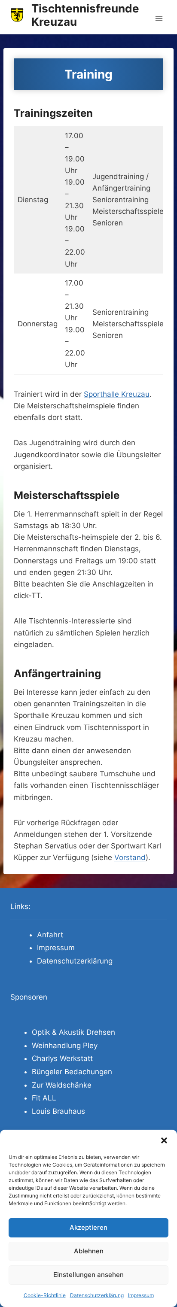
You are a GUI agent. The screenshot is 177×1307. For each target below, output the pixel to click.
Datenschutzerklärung (97, 1295)
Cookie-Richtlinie (45, 1295)
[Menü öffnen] (159, 17)
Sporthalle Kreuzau (117, 394)
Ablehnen (89, 1251)
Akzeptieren (88, 1227)
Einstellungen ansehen (88, 1275)
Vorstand (130, 857)
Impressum (141, 1295)
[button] (164, 1140)
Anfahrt (50, 934)
